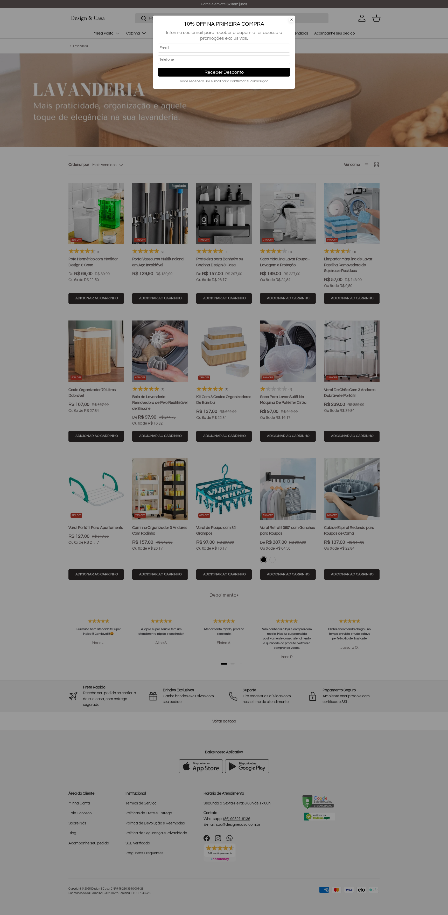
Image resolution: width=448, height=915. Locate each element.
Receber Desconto (224, 72)
